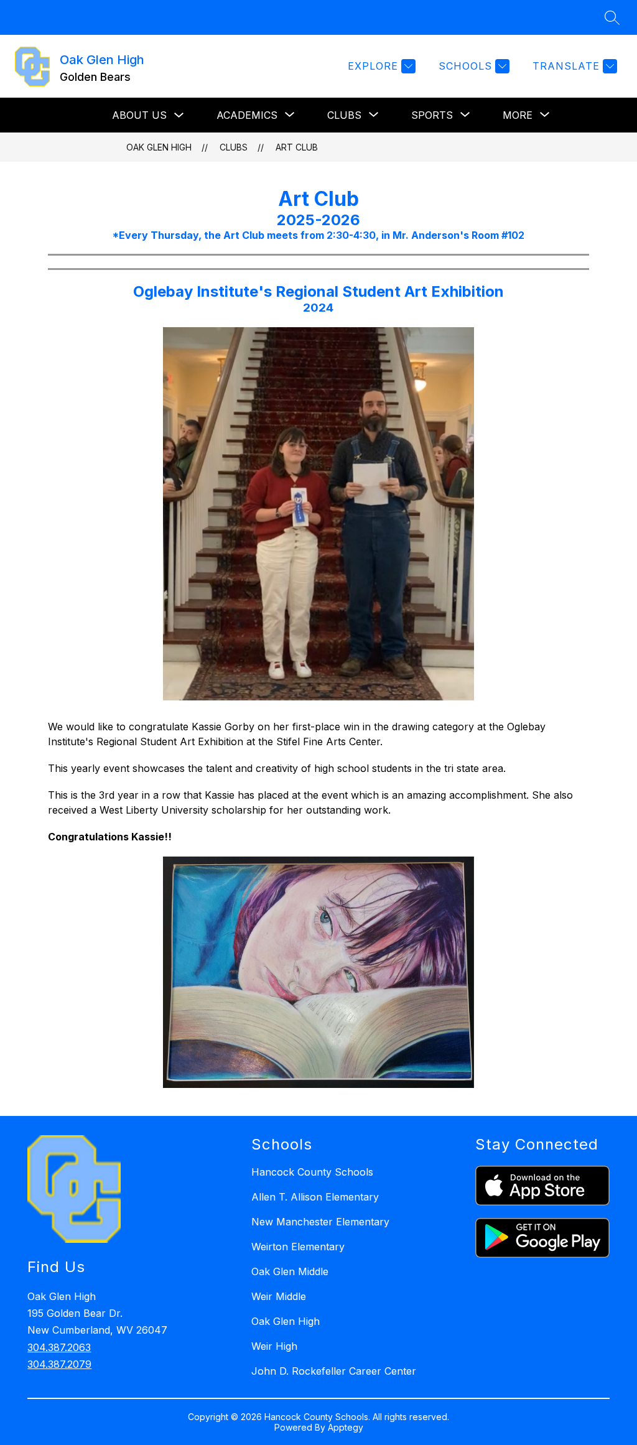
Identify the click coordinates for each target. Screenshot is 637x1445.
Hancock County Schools (312, 1172)
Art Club (297, 147)
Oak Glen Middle (289, 1271)
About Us (139, 115)
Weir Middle (278, 1296)
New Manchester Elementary (320, 1221)
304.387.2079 (59, 1364)
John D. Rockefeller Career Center (333, 1371)
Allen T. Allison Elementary (315, 1197)
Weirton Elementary (298, 1246)
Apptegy (345, 1427)
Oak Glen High (159, 147)
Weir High (274, 1346)
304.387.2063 (59, 1347)
